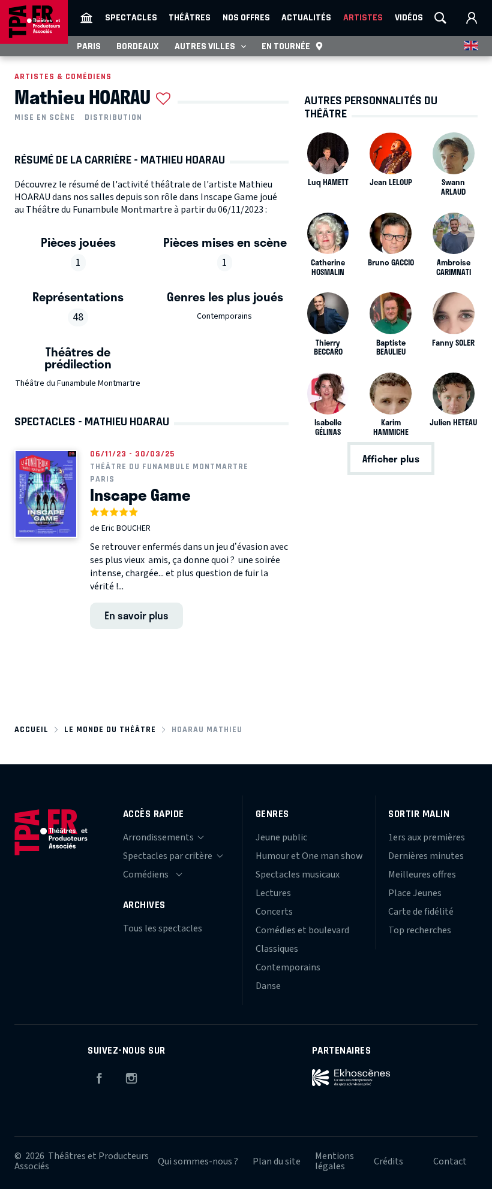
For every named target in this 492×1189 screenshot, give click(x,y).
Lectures (273, 893)
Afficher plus (390, 458)
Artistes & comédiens (63, 76)
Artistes (363, 17)
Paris (89, 46)
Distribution (113, 117)
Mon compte (471, 18)
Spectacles (131, 17)
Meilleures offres (422, 874)
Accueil (31, 729)
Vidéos (409, 17)
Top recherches (419, 930)
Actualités (306, 17)
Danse (268, 986)
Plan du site (277, 1161)
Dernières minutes (426, 856)
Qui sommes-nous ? (198, 1161)
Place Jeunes (415, 893)
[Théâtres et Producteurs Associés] (86, 18)
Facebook (99, 1076)
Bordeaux (137, 46)
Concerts (274, 911)
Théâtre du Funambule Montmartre (77, 383)
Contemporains (224, 316)
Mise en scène (44, 117)
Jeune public (281, 837)
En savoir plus (136, 615)
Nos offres (246, 17)
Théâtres (190, 17)
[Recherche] (440, 18)
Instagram (131, 1076)
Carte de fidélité (421, 911)
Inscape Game (140, 495)
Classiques (277, 948)
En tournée (286, 46)
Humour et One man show (309, 856)
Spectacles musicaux (298, 874)
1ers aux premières (426, 837)
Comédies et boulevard (302, 930)
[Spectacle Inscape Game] (45, 494)
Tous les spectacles (162, 928)
